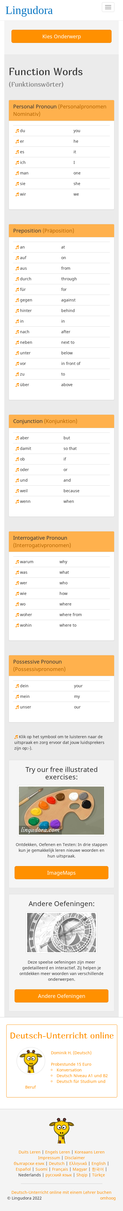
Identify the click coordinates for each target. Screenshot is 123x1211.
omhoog (108, 1198)
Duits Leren (30, 1152)
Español (23, 1169)
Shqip (82, 1175)
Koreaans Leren (90, 1152)
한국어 (98, 1169)
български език (29, 1163)
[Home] (30, 8)
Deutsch (57, 1163)
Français (60, 1169)
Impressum (49, 1157)
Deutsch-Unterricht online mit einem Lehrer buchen (61, 1192)
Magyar (80, 1169)
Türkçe (98, 1175)
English (99, 1163)
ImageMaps (61, 872)
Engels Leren (57, 1152)
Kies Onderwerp (61, 36)
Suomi (41, 1169)
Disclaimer (75, 1157)
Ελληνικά (78, 1163)
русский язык (58, 1175)
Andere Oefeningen (61, 995)
